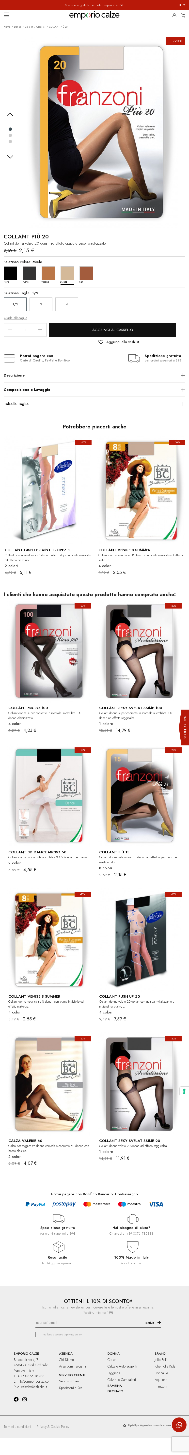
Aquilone (161, 1379)
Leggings (114, 1373)
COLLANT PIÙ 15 (114, 852)
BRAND (160, 1353)
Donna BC (162, 1373)
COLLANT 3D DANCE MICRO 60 (37, 852)
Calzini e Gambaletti (122, 1379)
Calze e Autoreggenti (122, 1366)
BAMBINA (115, 1386)
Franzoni (161, 1386)
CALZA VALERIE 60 (25, 1140)
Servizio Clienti (69, 1381)
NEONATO (115, 1391)
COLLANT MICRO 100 (28, 708)
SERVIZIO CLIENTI (72, 1375)
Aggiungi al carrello (112, 330)
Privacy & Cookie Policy (53, 1426)
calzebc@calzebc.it (34, 1386)
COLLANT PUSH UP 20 (119, 996)
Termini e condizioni (17, 1426)
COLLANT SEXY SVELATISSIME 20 (129, 1140)
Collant (112, 1359)
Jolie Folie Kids (165, 1366)
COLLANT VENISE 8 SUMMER (124, 550)
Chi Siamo (66, 1359)
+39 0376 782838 (139, 1233)
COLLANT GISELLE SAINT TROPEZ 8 (37, 550)
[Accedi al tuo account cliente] (175, 16)
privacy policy (74, 1334)
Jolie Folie (161, 1359)
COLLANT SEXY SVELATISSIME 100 (130, 708)
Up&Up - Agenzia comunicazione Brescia (155, 1425)
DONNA (114, 1353)
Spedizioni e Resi (71, 1387)
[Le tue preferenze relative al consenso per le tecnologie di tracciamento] (184, 1091)
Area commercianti (72, 1366)
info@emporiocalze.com (34, 1381)
